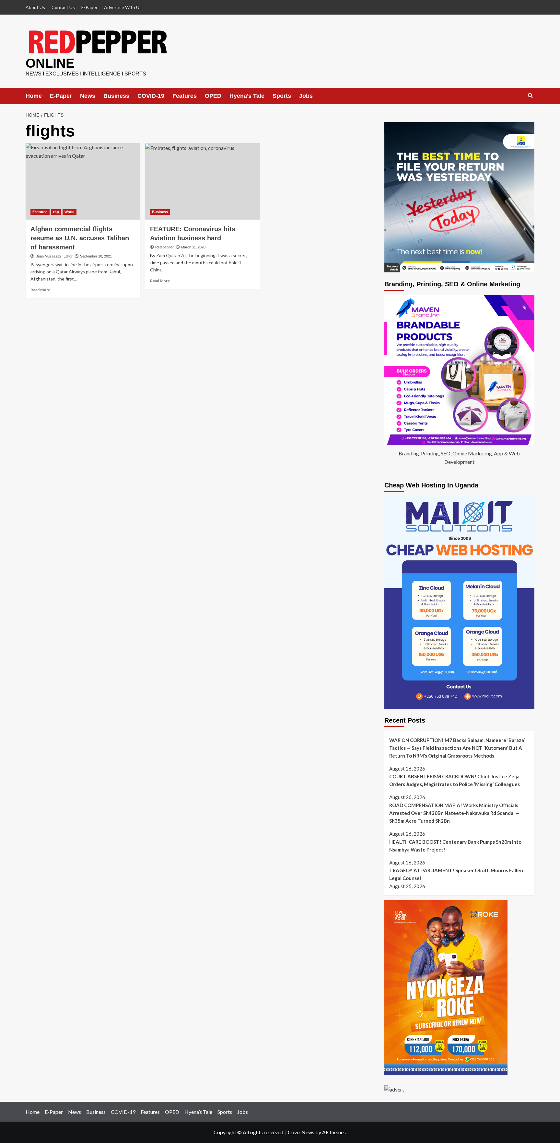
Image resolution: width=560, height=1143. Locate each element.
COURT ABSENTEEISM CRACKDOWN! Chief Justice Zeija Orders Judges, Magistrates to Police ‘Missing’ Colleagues (454, 780)
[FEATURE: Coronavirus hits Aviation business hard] (202, 181)
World (69, 212)
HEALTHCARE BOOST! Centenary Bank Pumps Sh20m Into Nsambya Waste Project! (455, 845)
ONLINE (50, 63)
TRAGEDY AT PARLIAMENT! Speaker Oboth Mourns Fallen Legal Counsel (456, 874)
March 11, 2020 (193, 247)
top (56, 212)
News (87, 96)
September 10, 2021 (96, 256)
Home (34, 96)
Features (184, 96)
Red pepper (164, 247)
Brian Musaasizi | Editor (54, 256)
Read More (40, 289)
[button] (530, 95)
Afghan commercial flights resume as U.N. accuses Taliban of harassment (79, 238)
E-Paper (89, 7)
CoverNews (301, 1132)
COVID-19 (150, 96)
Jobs (306, 96)
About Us (35, 7)
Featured (40, 212)
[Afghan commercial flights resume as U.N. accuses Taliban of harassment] (83, 181)
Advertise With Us (123, 7)
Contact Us (63, 7)
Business (116, 96)
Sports (282, 96)
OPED (213, 96)
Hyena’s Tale (246, 96)
